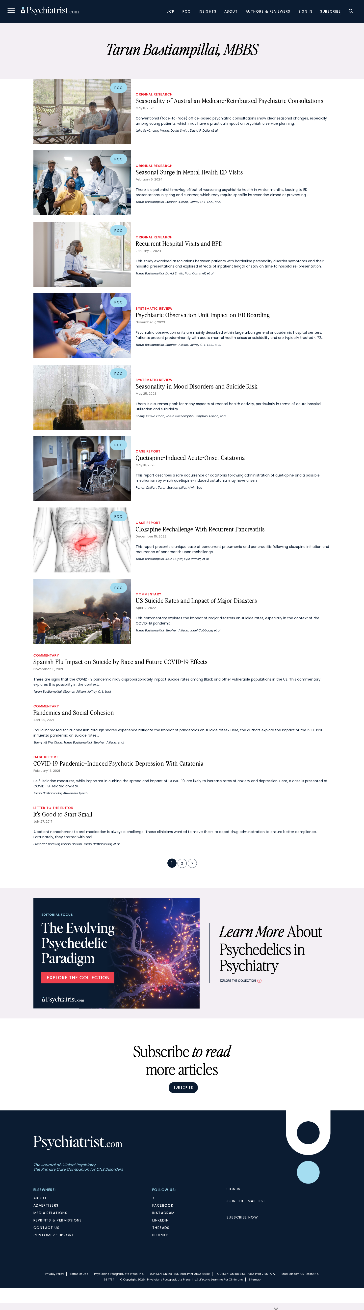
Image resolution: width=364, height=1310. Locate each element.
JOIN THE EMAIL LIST (246, 1200)
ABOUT (40, 1197)
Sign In (305, 11)
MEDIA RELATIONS (50, 1212)
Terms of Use (79, 1274)
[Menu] (11, 11)
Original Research (154, 94)
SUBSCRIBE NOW (242, 1217)
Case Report (148, 451)
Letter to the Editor (53, 807)
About (231, 11)
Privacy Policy (54, 1274)
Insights (207, 11)
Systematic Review (154, 308)
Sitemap (254, 1279)
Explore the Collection (238, 981)
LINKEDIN (160, 1220)
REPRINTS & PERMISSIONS (57, 1220)
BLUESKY (160, 1235)
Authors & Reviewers (268, 11)
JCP (170, 11)
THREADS (161, 1227)
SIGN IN (234, 1189)
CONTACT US (46, 1227)
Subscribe (330, 11)
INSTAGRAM (163, 1212)
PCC (186, 11)
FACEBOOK (162, 1205)
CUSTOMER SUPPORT (53, 1235)
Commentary (148, 594)
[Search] (351, 12)
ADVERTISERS (45, 1205)
